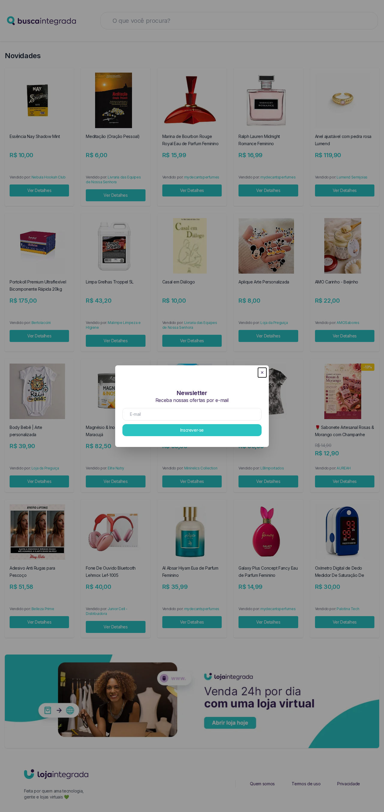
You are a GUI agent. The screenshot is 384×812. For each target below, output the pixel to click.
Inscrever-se (192, 430)
